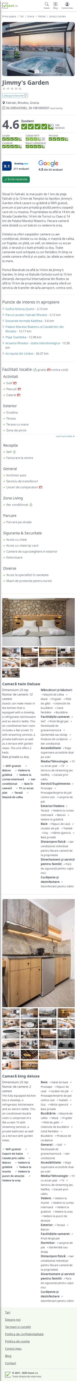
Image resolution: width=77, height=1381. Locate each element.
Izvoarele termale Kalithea (24, 321)
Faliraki (42, 16)
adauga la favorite (14, 95)
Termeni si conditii (18, 1327)
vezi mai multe (64, 436)
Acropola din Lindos (19, 353)
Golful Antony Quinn (20, 309)
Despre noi (13, 1320)
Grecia (30, 16)
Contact (10, 1363)
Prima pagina (9, 16)
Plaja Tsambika (16, 337)
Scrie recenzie (17, 179)
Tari (22, 16)
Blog (8, 1356)
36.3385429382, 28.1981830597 (33, 108)
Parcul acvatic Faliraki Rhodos (26, 315)
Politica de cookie (17, 1341)
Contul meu (13, 1349)
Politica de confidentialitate (24, 1334)
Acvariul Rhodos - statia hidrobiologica (33, 343)
